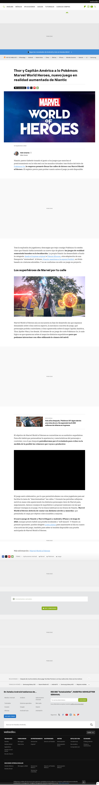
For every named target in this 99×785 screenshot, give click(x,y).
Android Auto (24, 710)
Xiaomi (38, 707)
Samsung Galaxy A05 (67, 684)
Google (22, 707)
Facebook (28, 88)
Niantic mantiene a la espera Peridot (58, 259)
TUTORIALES (49, 7)
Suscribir (82, 700)
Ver (50, 608)
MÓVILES (18, 7)
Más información (64, 783)
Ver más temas (10, 716)
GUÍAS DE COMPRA (63, 7)
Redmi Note (39, 57)
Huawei (6, 707)
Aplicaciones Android (30, 556)
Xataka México (8, 766)
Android (30, 57)
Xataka (6, 741)
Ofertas (54, 57)
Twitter (95, 7)
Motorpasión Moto (61, 745)
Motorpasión (61, 741)
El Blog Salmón (88, 741)
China (47, 57)
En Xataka (49, 418)
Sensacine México (34, 766)
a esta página (50, 524)
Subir (89, 732)
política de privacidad (76, 704)
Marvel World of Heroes (40, 551)
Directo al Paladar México (49, 766)
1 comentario (21, 88)
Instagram (88, 7)
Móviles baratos (71, 57)
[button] (26, 152)
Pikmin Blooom (54, 256)
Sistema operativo (26, 703)
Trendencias (74, 741)
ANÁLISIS (10, 7)
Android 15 (55, 684)
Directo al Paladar (49, 741)
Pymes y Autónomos (87, 745)
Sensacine (34, 741)
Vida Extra (21, 744)
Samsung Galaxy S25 (29, 684)
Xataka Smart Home (8, 750)
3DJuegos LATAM (23, 766)
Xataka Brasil (8, 769)
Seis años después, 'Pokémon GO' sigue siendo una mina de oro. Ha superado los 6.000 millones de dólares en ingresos (63, 422)
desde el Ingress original (35, 256)
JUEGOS (40, 7)
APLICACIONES (29, 7)
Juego (59, 556)
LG (86, 57)
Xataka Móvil (8, 744)
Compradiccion (75, 747)
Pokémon (51, 556)
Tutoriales (7, 703)
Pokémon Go (19, 166)
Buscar (91, 724)
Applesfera (7, 747)
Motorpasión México (61, 766)
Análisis (22, 698)
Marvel (42, 556)
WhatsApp (22, 57)
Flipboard (85, 7)
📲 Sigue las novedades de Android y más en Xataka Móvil (48, 52)
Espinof (33, 744)
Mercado (38, 703)
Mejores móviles (82, 684)
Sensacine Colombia (34, 771)
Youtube (92, 7)
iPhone (61, 57)
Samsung (93, 57)
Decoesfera (74, 744)
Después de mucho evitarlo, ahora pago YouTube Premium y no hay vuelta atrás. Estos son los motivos (51, 679)
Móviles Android (9, 698)
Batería (81, 57)
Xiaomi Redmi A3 (44, 684)
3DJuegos (21, 741)
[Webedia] (94, 1)
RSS (74, 714)
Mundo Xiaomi (8, 754)
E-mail (37, 88)
